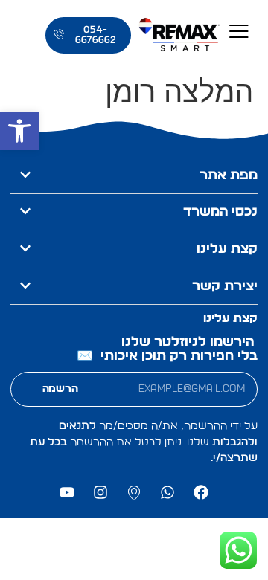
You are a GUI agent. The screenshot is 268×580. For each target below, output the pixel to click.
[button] (19, 131)
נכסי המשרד (220, 212)
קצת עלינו (227, 249)
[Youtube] (67, 492)
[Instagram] (100, 492)
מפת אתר (229, 175)
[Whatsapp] (167, 492)
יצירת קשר (225, 286)
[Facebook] (201, 492)
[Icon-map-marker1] (134, 492)
